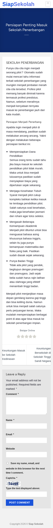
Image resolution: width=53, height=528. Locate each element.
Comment (12, 394)
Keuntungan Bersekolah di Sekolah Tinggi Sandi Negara (42, 354)
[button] (48, 4)
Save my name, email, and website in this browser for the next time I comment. (25, 468)
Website (10, 449)
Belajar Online (27, 330)
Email (10, 434)
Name (10, 420)
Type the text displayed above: (23, 488)
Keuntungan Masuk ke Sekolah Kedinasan (13, 354)
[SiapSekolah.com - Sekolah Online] (18, 4)
